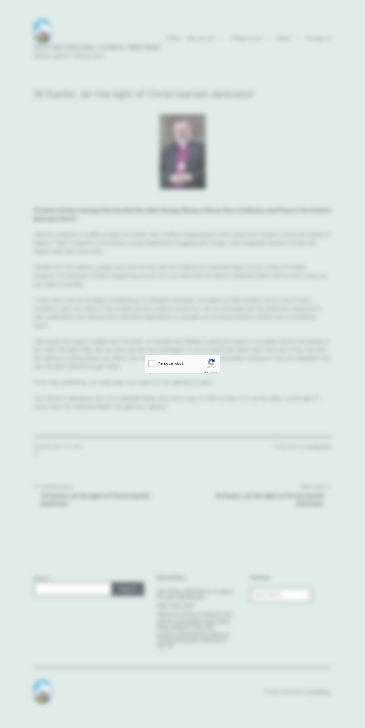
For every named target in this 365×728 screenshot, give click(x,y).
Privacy (207, 372)
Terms (214, 372)
